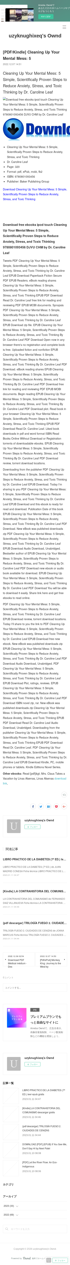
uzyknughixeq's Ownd (35, 36)
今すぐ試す (46, 16)
